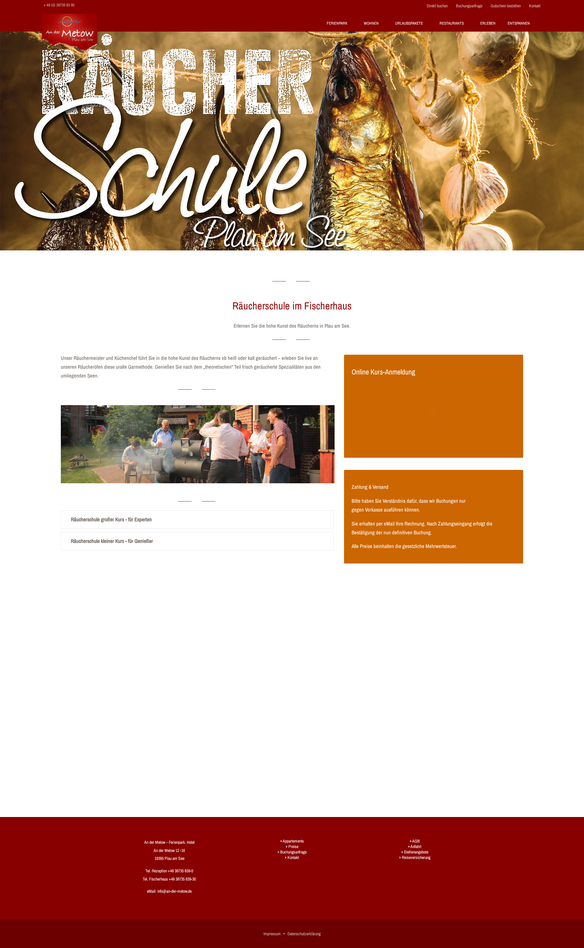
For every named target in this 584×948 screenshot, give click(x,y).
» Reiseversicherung (414, 857)
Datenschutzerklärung (304, 933)
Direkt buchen (437, 6)
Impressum (272, 933)
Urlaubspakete (409, 23)
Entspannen (519, 23)
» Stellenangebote (414, 852)
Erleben (487, 23)
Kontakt (535, 6)
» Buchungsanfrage (292, 852)
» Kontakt (292, 857)
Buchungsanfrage (469, 6)
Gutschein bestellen (506, 6)
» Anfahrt (414, 846)
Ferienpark (337, 23)
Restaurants (452, 23)
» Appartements (292, 841)
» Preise (292, 846)
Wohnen (371, 23)
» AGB (415, 841)
